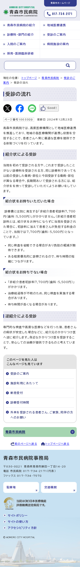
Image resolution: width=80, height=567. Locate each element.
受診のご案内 (56, 34)
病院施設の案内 (58, 44)
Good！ (52, 108)
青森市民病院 (50, 78)
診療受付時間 (19, 402)
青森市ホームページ (60, 3)
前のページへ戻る (26, 443)
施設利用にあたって (24, 383)
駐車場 (11, 487)
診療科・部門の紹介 (20, 34)
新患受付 (16, 392)
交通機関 (50, 487)
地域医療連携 (56, 25)
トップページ (29, 78)
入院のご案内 (16, 44)
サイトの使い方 (18, 521)
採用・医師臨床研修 (20, 53)
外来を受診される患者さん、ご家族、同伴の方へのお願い (41, 415)
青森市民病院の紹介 (21, 25)
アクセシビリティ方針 (22, 527)
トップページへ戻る (57, 443)
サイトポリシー (17, 515)
